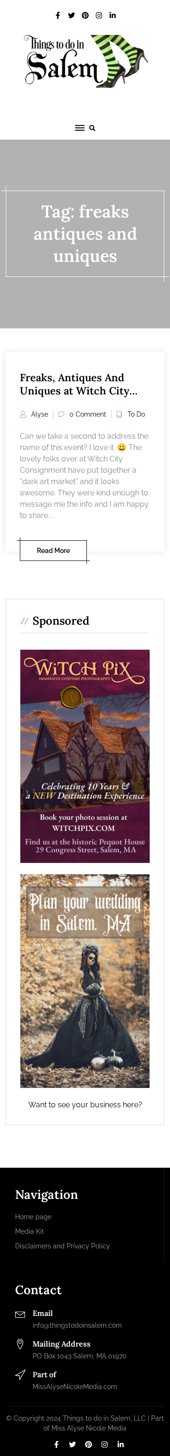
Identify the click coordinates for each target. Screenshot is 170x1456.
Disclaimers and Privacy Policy (62, 1246)
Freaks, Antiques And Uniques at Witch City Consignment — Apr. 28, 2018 (79, 398)
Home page (33, 1217)
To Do (136, 414)
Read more (53, 550)
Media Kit (29, 1231)
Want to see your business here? (85, 1104)
